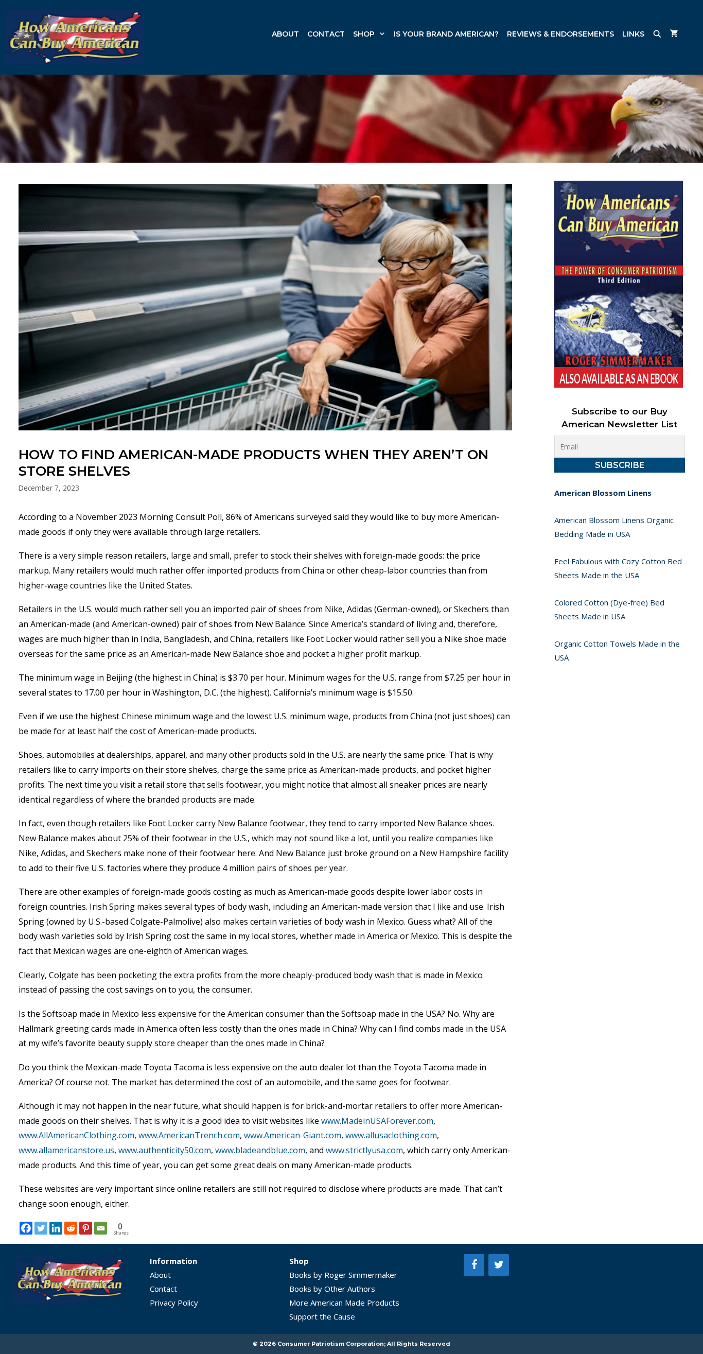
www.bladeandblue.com (260, 1150)
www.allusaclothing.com (391, 1135)
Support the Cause (322, 1316)
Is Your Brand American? (446, 34)
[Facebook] (26, 1228)
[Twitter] (40, 1228)
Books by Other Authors (332, 1288)
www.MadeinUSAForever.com (377, 1120)
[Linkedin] (55, 1228)
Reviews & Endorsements (560, 34)
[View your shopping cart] (674, 34)
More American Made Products (344, 1302)
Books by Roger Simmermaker (343, 1275)
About (285, 34)
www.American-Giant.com (292, 1135)
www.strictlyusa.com (364, 1150)
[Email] (100, 1228)
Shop (364, 34)
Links (633, 34)
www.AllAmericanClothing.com (76, 1135)
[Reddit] (70, 1228)
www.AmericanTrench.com (189, 1135)
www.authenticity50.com (164, 1150)
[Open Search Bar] (657, 34)
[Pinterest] (85, 1228)
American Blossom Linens (603, 493)
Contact (326, 34)
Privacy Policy (174, 1302)
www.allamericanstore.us (66, 1150)
